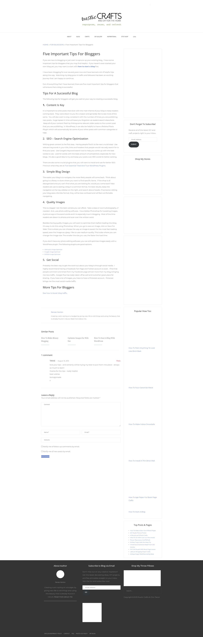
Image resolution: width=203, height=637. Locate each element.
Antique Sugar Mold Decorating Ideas (142, 554)
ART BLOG (92, 633)
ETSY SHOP (124, 37)
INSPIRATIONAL (111, 37)
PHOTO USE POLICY (82, 633)
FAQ (73, 633)
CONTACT (67, 633)
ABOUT (69, 37)
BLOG (78, 37)
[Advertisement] (143, 83)
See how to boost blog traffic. (55, 293)
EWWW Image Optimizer (52, 254)
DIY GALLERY (98, 37)
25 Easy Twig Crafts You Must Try (140, 542)
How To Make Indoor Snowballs (142, 424)
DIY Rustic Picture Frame (138, 533)
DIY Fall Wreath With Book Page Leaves (142, 549)
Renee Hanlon (57, 312)
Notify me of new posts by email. (57, 451)
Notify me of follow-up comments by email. (61, 447)
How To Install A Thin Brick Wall (142, 461)
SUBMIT (133, 144)
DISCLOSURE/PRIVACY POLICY (53, 633)
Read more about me (78, 319)
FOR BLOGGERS (57, 45)
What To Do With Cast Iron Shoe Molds (142, 537)
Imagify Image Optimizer (52, 252)
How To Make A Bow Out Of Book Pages (143, 530)
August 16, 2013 (63, 361)
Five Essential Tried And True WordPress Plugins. (85, 166)
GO (86, 592)
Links (134, 37)
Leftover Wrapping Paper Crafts (140, 551)
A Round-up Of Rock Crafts (138, 535)
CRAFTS (87, 37)
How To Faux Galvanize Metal (141, 388)
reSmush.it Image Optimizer (53, 249)
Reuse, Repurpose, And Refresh (140, 540)
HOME (45, 45)
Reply (118, 361)
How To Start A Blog (137, 512)
